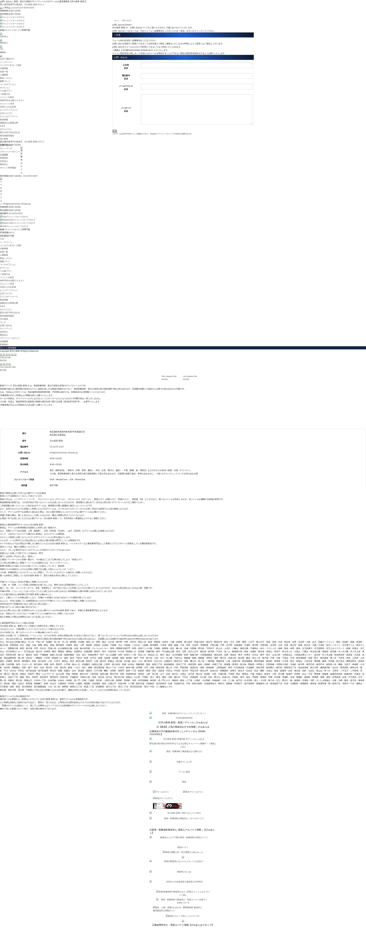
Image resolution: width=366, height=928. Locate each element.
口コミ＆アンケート (9, 116)
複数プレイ (5, 81)
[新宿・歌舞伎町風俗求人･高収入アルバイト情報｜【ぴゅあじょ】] (183, 831)
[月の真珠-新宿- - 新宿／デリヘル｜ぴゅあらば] (183, 722)
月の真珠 (4, 138)
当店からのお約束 (8, 106)
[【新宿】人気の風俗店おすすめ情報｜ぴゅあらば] (183, 727)
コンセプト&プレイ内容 (10, 65)
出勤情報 (4, 68)
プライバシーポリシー (165, 134)
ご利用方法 (5, 94)
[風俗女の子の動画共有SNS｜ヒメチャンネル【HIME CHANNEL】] (183, 733)
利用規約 (177, 134)
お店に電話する (7, 58)
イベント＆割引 (7, 97)
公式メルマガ (6, 113)
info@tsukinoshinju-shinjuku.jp (64, 452)
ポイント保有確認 (8, 348)
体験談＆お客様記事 (9, 122)
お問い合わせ (6, 325)
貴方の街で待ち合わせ (10, 132)
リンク (3, 322)
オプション (5, 87)
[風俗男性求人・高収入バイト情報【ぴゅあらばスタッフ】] (183, 925)
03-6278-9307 (27, 7)
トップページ (6, 62)
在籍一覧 (4, 71)
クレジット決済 (7, 103)
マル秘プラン (6, 90)
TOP (2, 239)
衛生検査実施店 (7, 135)
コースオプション (8, 84)
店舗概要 (4, 341)
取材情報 (4, 119)
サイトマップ (6, 328)
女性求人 (4, 332)
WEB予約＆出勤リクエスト (12, 100)
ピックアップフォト (9, 110)
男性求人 (4, 335)
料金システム (6, 78)
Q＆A (2, 126)
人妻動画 (4, 74)
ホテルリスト (6, 129)
